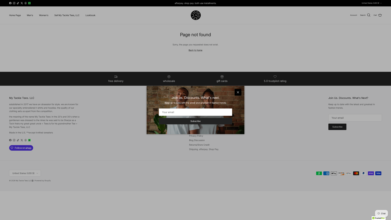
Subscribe (195, 121)
